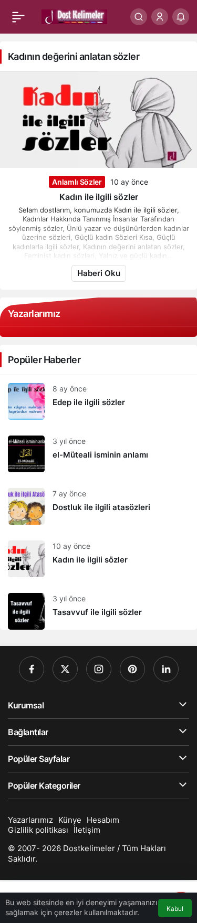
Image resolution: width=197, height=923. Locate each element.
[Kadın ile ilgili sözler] (98, 559)
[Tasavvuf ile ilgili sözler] (98, 607)
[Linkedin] (166, 669)
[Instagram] (98, 669)
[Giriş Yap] (159, 16)
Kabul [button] (175, 909)
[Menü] (18, 16)
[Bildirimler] (180, 16)
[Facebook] (31, 669)
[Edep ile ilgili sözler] (98, 401)
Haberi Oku (98, 273)
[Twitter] (65, 669)
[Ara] (138, 16)
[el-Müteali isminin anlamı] (98, 454)
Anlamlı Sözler (76, 181)
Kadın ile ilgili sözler (98, 197)
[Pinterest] (132, 669)
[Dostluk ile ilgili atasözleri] (98, 506)
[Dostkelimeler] (74, 15)
